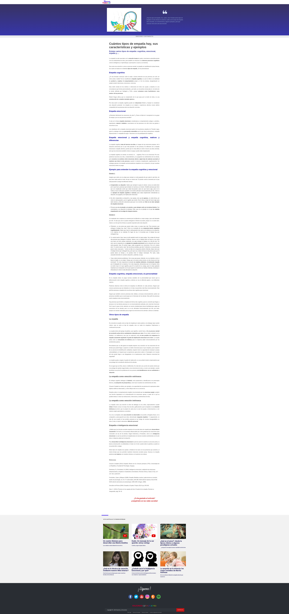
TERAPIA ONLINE (172, 2)
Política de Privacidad (136, 612)
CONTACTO (183, 2)
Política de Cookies (145, 612)
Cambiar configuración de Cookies (156, 612)
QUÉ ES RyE (155, 2)
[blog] (106, 2)
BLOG (163, 2)
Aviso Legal (129, 612)
